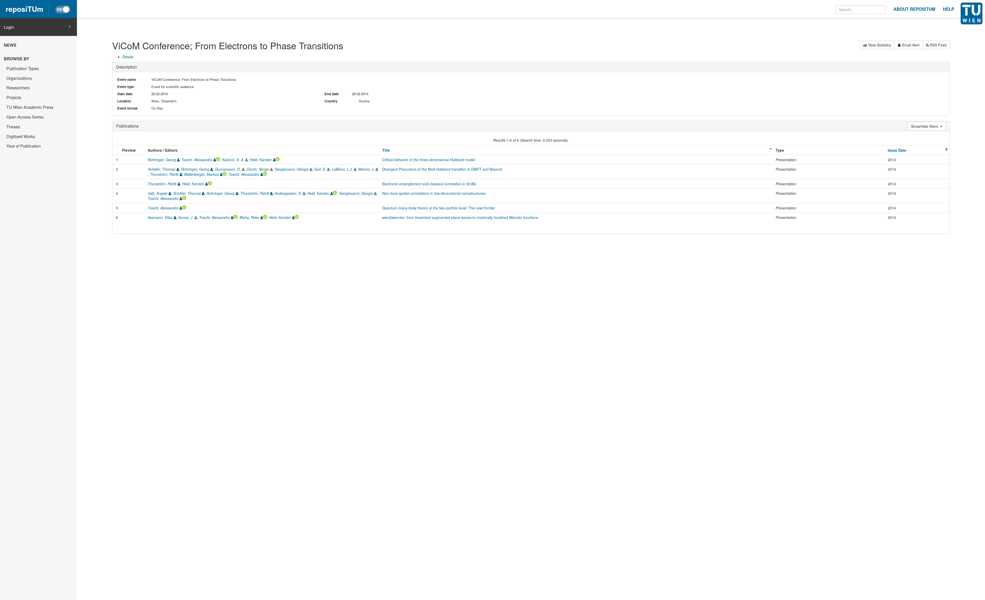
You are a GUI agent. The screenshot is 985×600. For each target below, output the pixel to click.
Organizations (19, 78)
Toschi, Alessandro (197, 159)
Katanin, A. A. (233, 159)
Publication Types (22, 68)
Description (126, 67)
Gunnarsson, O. (228, 169)
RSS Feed (938, 44)
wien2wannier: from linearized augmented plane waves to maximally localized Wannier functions (460, 217)
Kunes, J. (185, 217)
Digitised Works (20, 136)
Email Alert (910, 44)
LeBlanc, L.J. (342, 169)
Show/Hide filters (925, 126)
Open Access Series (25, 117)
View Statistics (879, 44)
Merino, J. (366, 169)
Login (9, 27)
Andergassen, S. (288, 193)
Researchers (18, 88)
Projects (13, 97)
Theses (13, 127)
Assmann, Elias (160, 217)
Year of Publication (23, 146)
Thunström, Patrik (164, 174)
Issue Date (897, 150)
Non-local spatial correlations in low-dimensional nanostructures (434, 193)
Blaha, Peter (249, 217)
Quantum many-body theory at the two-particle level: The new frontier (438, 207)
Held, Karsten (261, 159)
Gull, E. (320, 169)
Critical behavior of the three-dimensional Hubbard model (428, 159)
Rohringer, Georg (162, 159)
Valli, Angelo (158, 193)
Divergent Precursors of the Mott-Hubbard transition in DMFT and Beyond (442, 169)
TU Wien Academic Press (29, 107)
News (10, 45)
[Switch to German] (63, 9)
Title (386, 150)
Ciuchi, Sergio (258, 169)
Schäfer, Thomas (161, 169)
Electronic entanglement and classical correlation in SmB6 (429, 183)
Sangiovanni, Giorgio (292, 169)
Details (127, 56)
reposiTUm (24, 9)
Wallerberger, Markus (201, 174)
